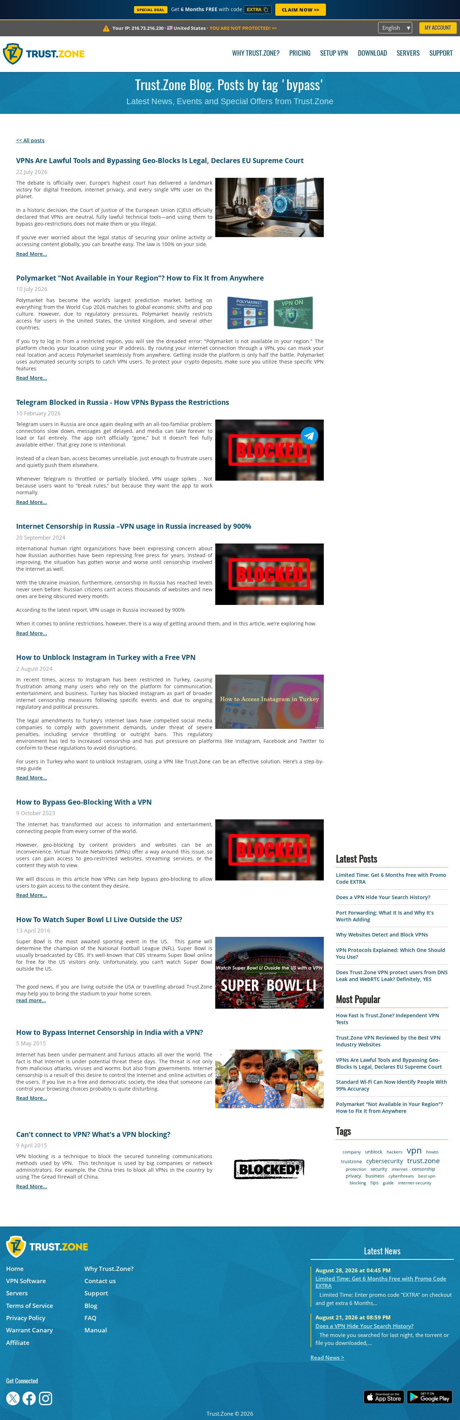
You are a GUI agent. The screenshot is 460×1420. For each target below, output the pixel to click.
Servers (408, 53)
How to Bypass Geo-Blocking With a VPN (84, 802)
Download (372, 53)
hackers (394, 1152)
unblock (373, 1151)
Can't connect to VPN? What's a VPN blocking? (93, 1134)
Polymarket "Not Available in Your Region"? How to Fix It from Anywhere (140, 278)
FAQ (90, 1318)
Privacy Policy (25, 1318)
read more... (31, 253)
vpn (414, 1150)
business (374, 1175)
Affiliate (17, 1342)
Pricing (299, 53)
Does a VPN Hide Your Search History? (383, 897)
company (351, 1152)
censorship (423, 1169)
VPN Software (26, 1281)
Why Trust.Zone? (256, 53)
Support (441, 53)
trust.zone (423, 1160)
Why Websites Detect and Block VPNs (382, 934)
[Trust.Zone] (43, 53)
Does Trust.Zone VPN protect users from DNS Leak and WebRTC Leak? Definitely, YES (392, 975)
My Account (438, 28)
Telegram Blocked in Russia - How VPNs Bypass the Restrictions (122, 402)
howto (432, 1152)
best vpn (426, 1176)
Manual (95, 1330)
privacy (353, 1175)
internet (400, 1169)
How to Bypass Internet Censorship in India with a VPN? (109, 1032)
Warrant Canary (29, 1330)
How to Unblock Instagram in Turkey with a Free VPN (106, 657)
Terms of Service (29, 1305)
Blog (90, 1305)
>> (243, 28)
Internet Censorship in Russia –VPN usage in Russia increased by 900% (133, 526)
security (379, 1169)
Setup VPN (334, 53)
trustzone (351, 1161)
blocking (358, 1183)
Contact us (100, 1281)
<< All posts (30, 140)
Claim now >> (300, 9)
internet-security (414, 1183)
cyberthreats (401, 1176)
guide (388, 1183)
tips (374, 1182)
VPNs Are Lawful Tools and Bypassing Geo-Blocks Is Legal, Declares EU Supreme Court (160, 160)
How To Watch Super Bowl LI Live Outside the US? (99, 919)
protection (356, 1169)
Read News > (327, 1357)
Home (15, 1268)
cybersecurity (384, 1161)
